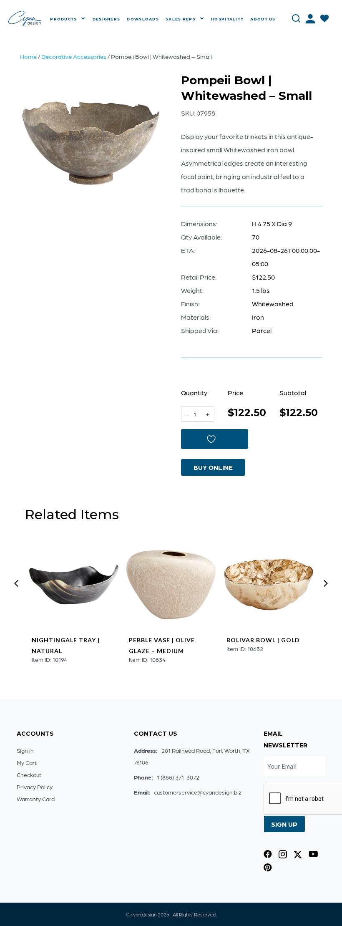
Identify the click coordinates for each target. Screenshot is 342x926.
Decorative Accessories (73, 56)
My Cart (27, 762)
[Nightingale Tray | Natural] (74, 585)
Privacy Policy (35, 786)
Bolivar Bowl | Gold (263, 639)
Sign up (284, 824)
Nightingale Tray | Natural (66, 645)
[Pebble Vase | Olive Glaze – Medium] (171, 585)
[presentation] (16, 583)
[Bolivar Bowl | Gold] (268, 585)
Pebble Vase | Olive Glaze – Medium (162, 645)
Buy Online (213, 467)
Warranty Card (36, 798)
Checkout (29, 774)
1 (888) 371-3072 (178, 777)
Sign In (25, 750)
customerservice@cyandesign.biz (197, 792)
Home (28, 56)
